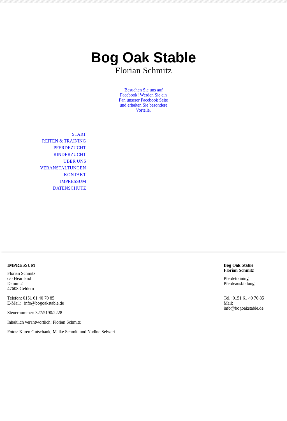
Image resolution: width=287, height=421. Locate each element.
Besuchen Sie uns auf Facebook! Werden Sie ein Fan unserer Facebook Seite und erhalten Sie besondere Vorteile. (143, 100)
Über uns (74, 161)
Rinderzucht (70, 154)
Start (79, 134)
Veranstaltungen (63, 167)
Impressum (73, 181)
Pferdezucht (70, 147)
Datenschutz (69, 188)
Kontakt (75, 174)
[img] (143, 30)
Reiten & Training (64, 141)
